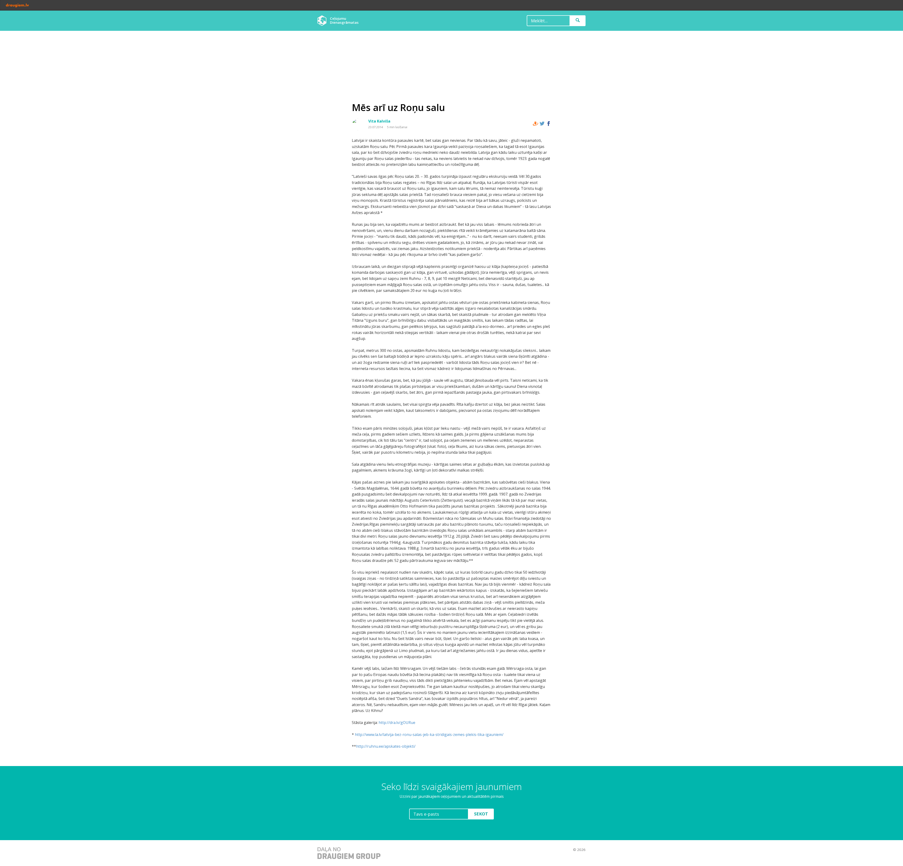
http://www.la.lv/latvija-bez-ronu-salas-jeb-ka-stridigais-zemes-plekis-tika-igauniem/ (429, 734)
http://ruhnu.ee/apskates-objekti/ (386, 746)
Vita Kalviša (379, 121)
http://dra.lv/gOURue (397, 722)
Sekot (481, 814)
